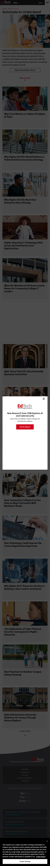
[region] (25, 852)
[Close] (47, 841)
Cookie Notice (41, 857)
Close (44, 399)
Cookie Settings (25, 861)
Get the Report (25, 427)
